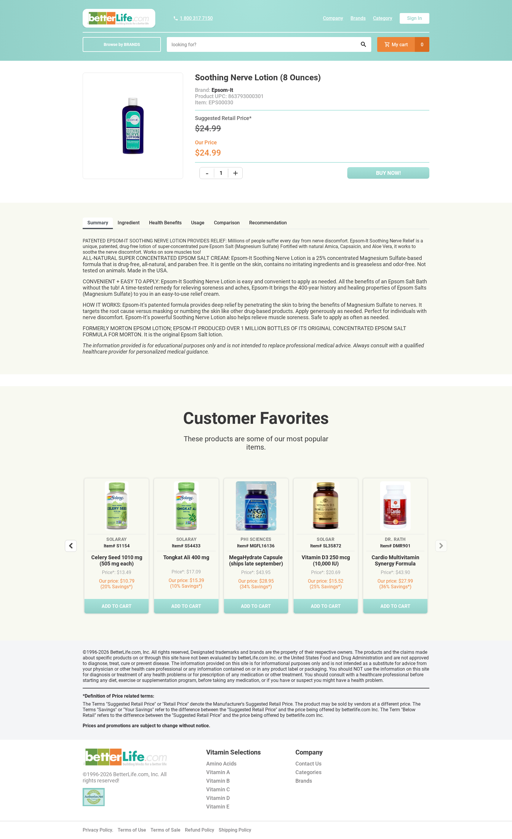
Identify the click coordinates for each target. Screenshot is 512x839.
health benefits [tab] (165, 223)
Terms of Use (132, 830)
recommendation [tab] (268, 223)
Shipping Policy (235, 830)
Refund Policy (199, 830)
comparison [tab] (227, 223)
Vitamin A (218, 772)
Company (333, 18)
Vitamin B (218, 781)
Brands (358, 18)
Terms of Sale (165, 830)
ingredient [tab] (129, 223)
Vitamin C (218, 789)
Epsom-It (222, 90)
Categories (308, 772)
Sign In (414, 18)
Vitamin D (218, 798)
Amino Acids (221, 763)
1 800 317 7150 (196, 18)
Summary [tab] (97, 223)
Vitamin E (217, 806)
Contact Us (308, 763)
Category (382, 18)
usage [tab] (197, 223)
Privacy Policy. (98, 830)
